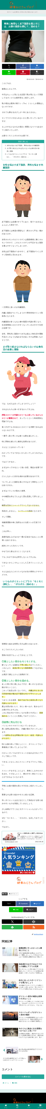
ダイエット (14, 894)
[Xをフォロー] (12, 921)
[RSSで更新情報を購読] (33, 927)
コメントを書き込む (23, 1077)
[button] (37, 72)
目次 (20, 141)
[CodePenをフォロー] (33, 921)
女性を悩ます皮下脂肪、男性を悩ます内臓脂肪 (23, 145)
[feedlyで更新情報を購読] (12, 927)
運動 (5, 894)
